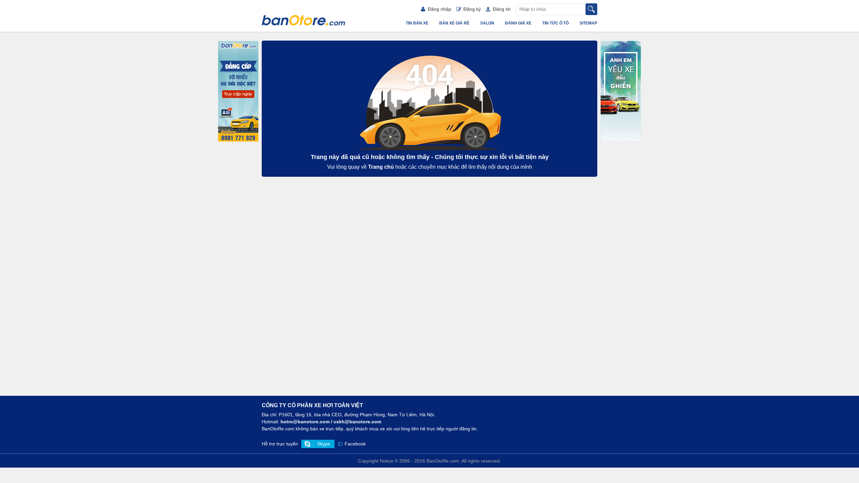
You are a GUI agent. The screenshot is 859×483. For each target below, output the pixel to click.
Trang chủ (381, 167)
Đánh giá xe (518, 23)
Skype (323, 443)
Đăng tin (502, 9)
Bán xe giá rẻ (454, 23)
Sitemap (588, 23)
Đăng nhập (439, 9)
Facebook (355, 443)
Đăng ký (472, 9)
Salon (487, 23)
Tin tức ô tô (555, 23)
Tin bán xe (417, 23)
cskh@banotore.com (357, 421)
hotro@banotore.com (305, 421)
